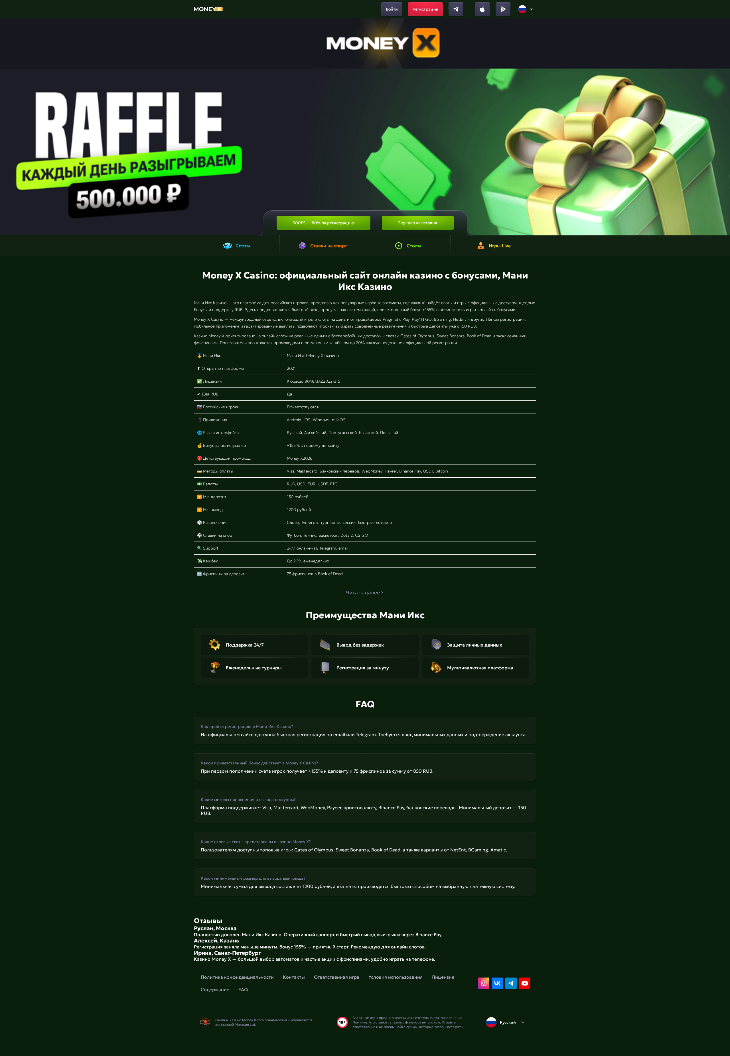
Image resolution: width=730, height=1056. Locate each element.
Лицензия (443, 977)
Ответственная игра (336, 977)
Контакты (294, 977)
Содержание (215, 989)
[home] (208, 9)
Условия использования (395, 977)
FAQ (243, 989)
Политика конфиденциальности (237, 977)
